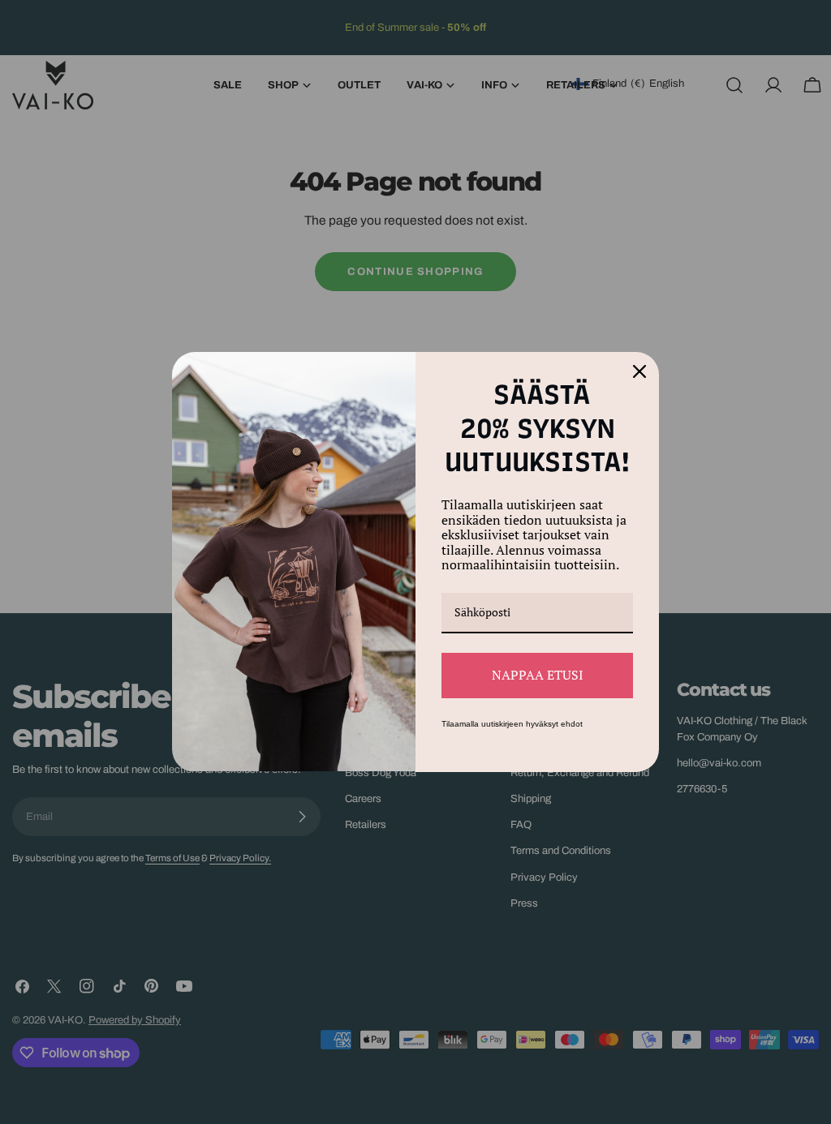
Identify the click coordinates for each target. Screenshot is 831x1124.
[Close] (639, 371)
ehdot (572, 723)
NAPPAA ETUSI (537, 675)
